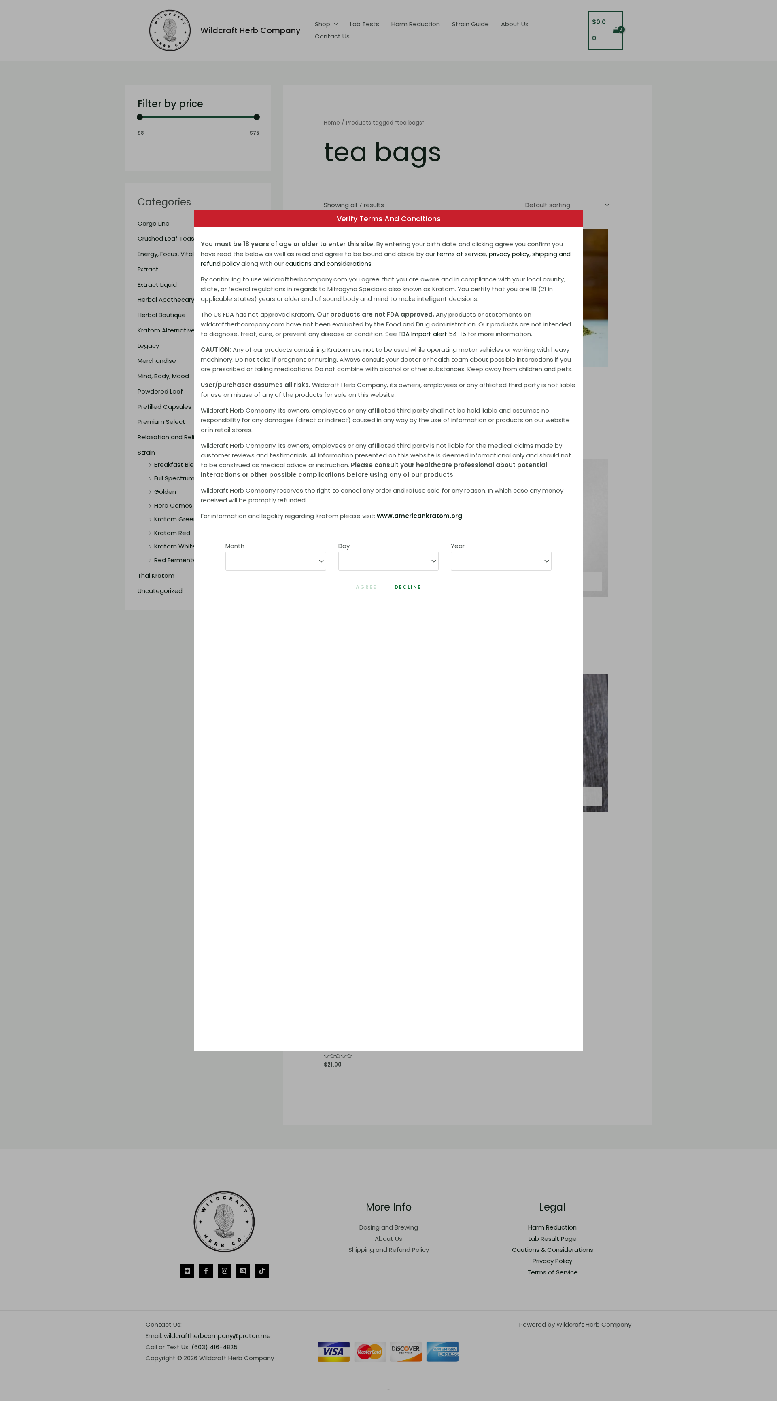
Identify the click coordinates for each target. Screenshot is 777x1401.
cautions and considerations (328, 263)
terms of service (461, 254)
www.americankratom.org (419, 516)
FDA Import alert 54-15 (432, 334)
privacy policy (509, 254)
